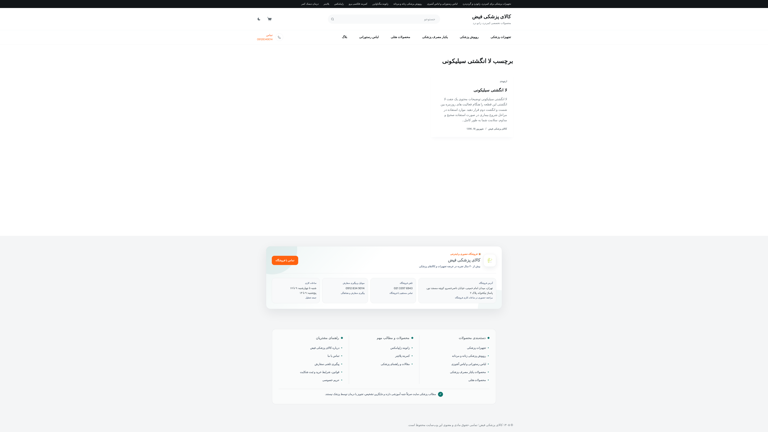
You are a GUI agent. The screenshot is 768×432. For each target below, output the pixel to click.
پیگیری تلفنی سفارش (327, 364)
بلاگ (344, 37)
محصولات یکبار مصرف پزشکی (468, 372)
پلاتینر (326, 3)
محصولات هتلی (400, 37)
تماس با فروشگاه (285, 260)
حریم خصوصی (330, 380)
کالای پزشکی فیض (491, 16)
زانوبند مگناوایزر (380, 3)
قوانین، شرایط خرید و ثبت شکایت (319, 372)
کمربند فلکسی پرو (358, 3)
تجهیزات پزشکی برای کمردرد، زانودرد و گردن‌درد (487, 3)
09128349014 (265, 39)
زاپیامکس (339, 3)
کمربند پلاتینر (402, 355)
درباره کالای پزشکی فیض (324, 347)
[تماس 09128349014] (279, 37)
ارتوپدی (503, 81)
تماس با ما (333, 355)
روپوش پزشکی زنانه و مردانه (407, 3)
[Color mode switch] (259, 19)
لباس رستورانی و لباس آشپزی (442, 3)
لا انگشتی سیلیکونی (490, 90)
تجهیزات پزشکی (501, 37)
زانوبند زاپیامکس (400, 347)
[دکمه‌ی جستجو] (332, 19)
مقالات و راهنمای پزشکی (395, 364)
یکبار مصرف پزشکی (435, 37)
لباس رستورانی (369, 37)
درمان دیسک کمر (310, 3)
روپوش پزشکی (469, 37)
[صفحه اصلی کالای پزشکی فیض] (489, 260)
